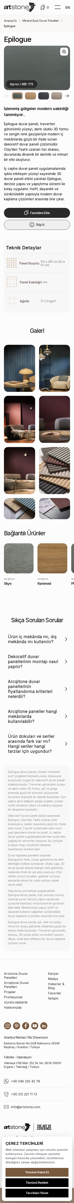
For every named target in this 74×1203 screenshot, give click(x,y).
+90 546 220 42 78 (25, 1081)
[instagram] (7, 1025)
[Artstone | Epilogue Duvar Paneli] (19, 368)
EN (68, 7)
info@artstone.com (25, 1107)
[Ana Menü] (58, 7)
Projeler (10, 992)
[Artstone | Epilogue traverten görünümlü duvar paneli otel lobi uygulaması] (19, 508)
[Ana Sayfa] (20, 7)
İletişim (53, 998)
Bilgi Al (40, 224)
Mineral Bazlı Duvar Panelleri (40, 20)
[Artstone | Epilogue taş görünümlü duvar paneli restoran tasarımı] (19, 470)
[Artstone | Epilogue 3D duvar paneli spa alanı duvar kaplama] (54, 508)
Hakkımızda (13, 1007)
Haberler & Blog (56, 986)
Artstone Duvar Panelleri (16, 976)
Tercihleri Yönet (37, 1193)
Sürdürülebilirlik (16, 1002)
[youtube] (34, 1025)
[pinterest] (16, 1025)
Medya (53, 979)
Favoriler (54, 993)
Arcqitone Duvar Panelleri (16, 985)
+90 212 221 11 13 (24, 1094)
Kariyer (53, 974)
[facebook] (25, 1025)
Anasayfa (10, 20)
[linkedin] (43, 1025)
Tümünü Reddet (37, 1182)
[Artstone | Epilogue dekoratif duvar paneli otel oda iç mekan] (54, 470)
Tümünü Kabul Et (37, 1172)
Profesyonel (13, 997)
